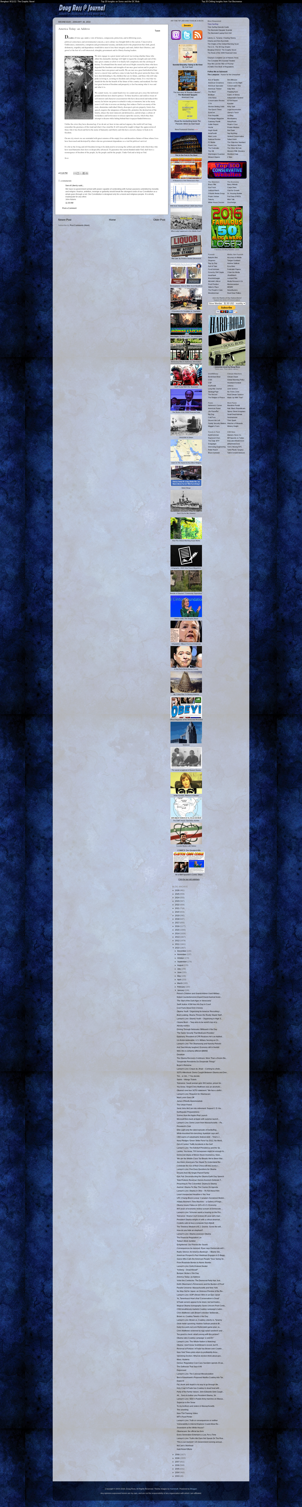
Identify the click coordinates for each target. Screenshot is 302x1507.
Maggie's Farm (213, 426)
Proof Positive (213, 284)
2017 (177, 923)
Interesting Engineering (217, 447)
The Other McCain (234, 148)
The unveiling (182, 1410)
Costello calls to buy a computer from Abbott (195, 1223)
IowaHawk (212, 275)
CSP (210, 383)
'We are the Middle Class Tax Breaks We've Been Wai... (200, 1158)
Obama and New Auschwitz (218, 41)
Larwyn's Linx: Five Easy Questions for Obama (196, 1169)
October (181, 958)
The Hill (211, 151)
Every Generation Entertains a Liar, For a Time (196, 1435)
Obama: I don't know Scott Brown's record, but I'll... (198, 1345)
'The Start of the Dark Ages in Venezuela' (194, 1001)
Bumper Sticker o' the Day (188, 1273)
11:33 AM (69, 203)
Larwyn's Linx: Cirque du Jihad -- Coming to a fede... (199, 1069)
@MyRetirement (233, 444)
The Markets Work (234, 145)
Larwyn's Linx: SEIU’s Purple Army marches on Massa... (200, 1399)
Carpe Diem (231, 187)
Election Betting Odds (216, 106)
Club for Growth (233, 190)
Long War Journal (215, 389)
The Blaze (212, 92)
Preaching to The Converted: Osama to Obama (197, 1184)
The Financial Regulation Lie (189, 1237)
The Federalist (213, 148)
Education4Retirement (235, 441)
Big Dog (211, 414)
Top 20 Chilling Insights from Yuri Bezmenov (222, 1)
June (179, 972)
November (182, 954)
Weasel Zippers (214, 157)
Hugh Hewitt (212, 130)
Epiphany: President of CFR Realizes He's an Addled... (200, 1037)
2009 (177, 1454)
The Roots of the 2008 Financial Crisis (222, 53)
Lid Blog (230, 115)
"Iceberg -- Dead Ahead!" (187, 1270)
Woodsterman (213, 293)
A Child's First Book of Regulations (221, 67)
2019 (177, 915)
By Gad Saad (187, 66)
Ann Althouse (232, 80)
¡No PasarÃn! (213, 411)
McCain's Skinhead (185, 1446)
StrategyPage (213, 392)
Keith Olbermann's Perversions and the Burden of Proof (200, 1284)
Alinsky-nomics (183, 1026)
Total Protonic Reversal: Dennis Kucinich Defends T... (199, 1180)
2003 (177, 1476)
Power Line (212, 145)
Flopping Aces (232, 92)
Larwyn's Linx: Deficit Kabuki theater (192, 1266)
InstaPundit (212, 133)
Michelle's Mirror (214, 281)
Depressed (181, 1370)
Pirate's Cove (232, 124)
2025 (177, 894)
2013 (177, 937)
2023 (177, 901)
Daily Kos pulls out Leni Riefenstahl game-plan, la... (199, 1327)
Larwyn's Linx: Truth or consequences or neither (197, 1420)
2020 (177, 912)
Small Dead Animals (234, 414)
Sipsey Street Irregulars (236, 411)
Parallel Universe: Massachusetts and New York (197, 1288)
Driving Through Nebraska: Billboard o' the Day (197, 1029)
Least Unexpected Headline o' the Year (193, 1194)
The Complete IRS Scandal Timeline (221, 61)
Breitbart (211, 95)
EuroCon (211, 112)
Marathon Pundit (233, 405)
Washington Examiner (216, 154)
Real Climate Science (235, 394)
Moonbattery (232, 118)
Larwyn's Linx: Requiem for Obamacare (193, 1094)
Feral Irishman (213, 269)
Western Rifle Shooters (236, 151)
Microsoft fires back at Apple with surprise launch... (198, 1119)
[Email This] (74, 173)
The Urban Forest (184, 1105)
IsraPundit (212, 386)
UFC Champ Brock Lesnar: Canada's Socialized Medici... (201, 1198)
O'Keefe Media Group (216, 193)
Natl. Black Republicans (236, 408)
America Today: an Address (188, 1277)
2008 (177, 1458)
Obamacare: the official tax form (190, 1431)
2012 (177, 941)
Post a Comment (69, 208)
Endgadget (212, 444)
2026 (177, 890)
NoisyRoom (231, 121)
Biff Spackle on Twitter (235, 438)
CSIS (210, 380)
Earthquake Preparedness (188, 1112)
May (179, 976)
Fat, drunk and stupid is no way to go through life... (198, 1384)
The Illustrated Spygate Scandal (220, 30)
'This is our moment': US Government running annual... (200, 1442)
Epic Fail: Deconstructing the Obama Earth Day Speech (200, 1176)
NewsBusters (232, 290)
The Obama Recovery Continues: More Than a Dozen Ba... (202, 1058)
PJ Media (211, 142)
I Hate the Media (233, 272)
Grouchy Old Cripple (216, 272)
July (179, 969)
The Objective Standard (236, 142)
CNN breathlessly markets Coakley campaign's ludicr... (200, 1309)
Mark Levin (212, 136)
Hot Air (210, 127)
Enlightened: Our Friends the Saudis (192, 1245)
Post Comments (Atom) (79, 225)
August (180, 965)
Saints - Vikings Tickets (186, 1079)
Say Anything (232, 133)
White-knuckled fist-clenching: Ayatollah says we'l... (198, 1133)
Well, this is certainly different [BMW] (192, 1051)
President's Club (184, 1126)
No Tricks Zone (233, 392)
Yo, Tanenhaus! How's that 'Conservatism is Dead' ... (199, 1298)
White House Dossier (216, 202)
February (181, 987)
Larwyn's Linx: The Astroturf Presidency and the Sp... (199, 1148)
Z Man (229, 157)
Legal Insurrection (234, 109)
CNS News (212, 98)
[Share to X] (80, 173)
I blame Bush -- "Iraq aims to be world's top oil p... (197, 1022)
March (180, 983)
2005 (177, 1469)
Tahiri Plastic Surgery (235, 450)
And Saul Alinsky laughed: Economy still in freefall (198, 1047)
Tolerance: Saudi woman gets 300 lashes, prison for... (199, 1083)
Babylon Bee (213, 257)
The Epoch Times (215, 109)
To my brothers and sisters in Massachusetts (195, 1406)
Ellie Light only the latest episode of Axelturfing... (197, 1130)
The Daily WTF (214, 441)
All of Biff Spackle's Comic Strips (189, 875)
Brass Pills (212, 184)
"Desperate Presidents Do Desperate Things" (196, 1062)
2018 (177, 919)
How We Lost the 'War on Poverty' (221, 64)
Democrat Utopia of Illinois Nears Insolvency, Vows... (199, 1155)
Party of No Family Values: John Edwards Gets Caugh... (200, 1392)
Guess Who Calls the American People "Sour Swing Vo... (201, 1259)
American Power (214, 408)
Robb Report (213, 450)
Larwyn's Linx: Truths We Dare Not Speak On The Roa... (200, 1438)
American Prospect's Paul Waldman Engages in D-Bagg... (201, 1255)
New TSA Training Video (187, 1413)
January (181, 990)
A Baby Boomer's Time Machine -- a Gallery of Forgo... (200, 1202)
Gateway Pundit (214, 121)
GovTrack (212, 187)
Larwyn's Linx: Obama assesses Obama (194, 1234)
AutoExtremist (213, 435)
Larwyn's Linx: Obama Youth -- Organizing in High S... (199, 1019)
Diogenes (211, 260)
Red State (231, 130)
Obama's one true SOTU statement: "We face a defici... (200, 1090)
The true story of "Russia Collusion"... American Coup (187, 94)
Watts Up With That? (235, 397)
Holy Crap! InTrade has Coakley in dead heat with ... (199, 1388)
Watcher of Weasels (235, 423)
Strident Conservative (235, 136)
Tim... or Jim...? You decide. (188, 1076)
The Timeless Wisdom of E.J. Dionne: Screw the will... (199, 1227)
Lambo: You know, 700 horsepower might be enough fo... (201, 1151)
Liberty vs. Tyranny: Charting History (222, 38)
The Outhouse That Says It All (189, 1367)
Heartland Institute (234, 383)
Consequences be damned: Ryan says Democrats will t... (201, 1248)
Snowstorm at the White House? (190, 1428)
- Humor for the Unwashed (224, 75)
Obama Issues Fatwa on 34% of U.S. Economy (196, 1205)
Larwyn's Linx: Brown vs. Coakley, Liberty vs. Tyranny (199, 1320)
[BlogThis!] (77, 173)
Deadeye (181, 1054)
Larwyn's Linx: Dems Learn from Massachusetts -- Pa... (200, 1123)
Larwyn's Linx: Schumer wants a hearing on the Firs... (199, 1212)
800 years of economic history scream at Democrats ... (200, 1209)
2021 (177, 908)
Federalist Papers (234, 269)
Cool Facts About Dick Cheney (190, 1008)
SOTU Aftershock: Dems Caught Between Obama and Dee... (202, 1072)
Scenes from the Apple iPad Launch (192, 1115)
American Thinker (215, 89)
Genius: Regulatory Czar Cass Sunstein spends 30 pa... (200, 1363)
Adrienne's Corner (215, 405)
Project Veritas (213, 196)
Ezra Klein (231, 266)
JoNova (230, 386)
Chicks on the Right (234, 83)
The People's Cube (215, 290)
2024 (177, 898)
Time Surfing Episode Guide (218, 27)
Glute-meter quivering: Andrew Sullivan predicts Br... (199, 1324)
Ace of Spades (213, 80)
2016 (177, 926)
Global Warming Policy (235, 380)
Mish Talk (231, 199)
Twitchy (211, 199)
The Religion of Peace (216, 397)
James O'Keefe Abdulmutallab (189, 1101)
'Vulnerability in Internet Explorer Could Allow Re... (198, 1424)
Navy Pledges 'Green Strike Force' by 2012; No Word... (200, 1141)
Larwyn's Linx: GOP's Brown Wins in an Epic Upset (198, 1295)
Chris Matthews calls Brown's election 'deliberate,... (198, 1313)
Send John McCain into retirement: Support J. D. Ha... (199, 1108)
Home (112, 219)
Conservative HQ (234, 86)
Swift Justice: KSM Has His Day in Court (194, 1004)
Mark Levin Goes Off (185, 1097)
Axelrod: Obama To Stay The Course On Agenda (197, 1187)
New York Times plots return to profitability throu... (198, 1352)
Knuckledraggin (214, 278)
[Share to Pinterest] (86, 173)
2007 (177, 1462)
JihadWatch (231, 275)
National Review (214, 139)
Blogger (193, 1489)
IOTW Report (232, 101)
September (182, 962)
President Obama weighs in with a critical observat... (199, 1220)
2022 (177, 905)
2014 (177, 933)
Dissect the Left (214, 420)
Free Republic (213, 115)
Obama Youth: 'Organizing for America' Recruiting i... (199, 1011)
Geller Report (213, 124)
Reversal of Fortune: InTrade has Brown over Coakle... (200, 1349)
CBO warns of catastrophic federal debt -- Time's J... (199, 1137)
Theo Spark (231, 420)
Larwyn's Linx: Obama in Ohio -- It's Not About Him (198, 1191)
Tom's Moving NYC (234, 447)
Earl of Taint (212, 266)
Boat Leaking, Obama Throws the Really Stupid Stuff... (200, 1015)
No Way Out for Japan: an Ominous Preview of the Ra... (200, 1291)
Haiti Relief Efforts (184, 1449)
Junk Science (232, 389)
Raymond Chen (214, 438)
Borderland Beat (214, 377)
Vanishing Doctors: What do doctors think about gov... (199, 1356)
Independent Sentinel (235, 98)
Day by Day (212, 263)
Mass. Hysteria (183, 1359)
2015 (177, 930)
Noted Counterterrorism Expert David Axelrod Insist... (199, 997)
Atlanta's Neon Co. (234, 435)
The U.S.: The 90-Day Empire (219, 47)
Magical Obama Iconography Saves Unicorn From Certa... (201, 1306)
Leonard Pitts (232, 278)
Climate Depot (232, 377)
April (179, 980)
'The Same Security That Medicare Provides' (195, 1033)
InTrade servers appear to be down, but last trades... (199, 1302)
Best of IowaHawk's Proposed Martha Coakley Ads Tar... (200, 1377)
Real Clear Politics (234, 293)
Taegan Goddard (233, 260)
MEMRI (230, 287)
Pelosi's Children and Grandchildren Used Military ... (199, 993)
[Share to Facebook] (83, 173)
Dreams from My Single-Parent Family (193, 1173)
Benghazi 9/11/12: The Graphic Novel (17, 1)
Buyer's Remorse (184, 1065)
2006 (177, 1465)
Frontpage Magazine (216, 118)
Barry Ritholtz (232, 184)
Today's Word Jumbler (186, 1241)
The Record (212, 394)
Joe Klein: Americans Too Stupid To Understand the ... (199, 1162)
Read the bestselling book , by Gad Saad (188, 122)
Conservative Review (216, 101)
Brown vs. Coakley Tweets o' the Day (192, 1316)
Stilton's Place (213, 287)
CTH (210, 103)
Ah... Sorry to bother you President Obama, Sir (196, 1395)
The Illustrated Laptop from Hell (219, 33)
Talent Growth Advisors (236, 453)
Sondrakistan (232, 417)
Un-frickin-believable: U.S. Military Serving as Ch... (198, 1040)
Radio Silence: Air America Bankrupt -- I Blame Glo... (199, 1252)
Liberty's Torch (233, 112)
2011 (177, 944)
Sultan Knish (232, 139)
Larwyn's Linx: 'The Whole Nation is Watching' (196, 1341)
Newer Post (64, 219)
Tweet (157, 31)
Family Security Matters (217, 423)
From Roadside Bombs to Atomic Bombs (194, 1262)
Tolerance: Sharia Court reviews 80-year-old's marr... (199, 1216)
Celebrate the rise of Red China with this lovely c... (198, 1166)
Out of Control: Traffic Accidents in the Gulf (195, 1144)
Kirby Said (231, 106)
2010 (177, 948)
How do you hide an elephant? (190, 1230)
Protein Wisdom (233, 127)
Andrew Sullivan (233, 263)
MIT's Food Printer (184, 1417)
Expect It (180, 1381)
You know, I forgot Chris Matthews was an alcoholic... (199, 1087)
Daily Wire (231, 89)
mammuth (174, 1489)
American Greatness (216, 83)
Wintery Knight (232, 426)
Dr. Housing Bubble (234, 193)
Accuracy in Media (234, 257)
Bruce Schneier (214, 453)
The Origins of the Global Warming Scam (223, 44)
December (182, 951)
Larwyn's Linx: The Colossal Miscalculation (195, 1374)
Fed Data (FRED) (234, 196)
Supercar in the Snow (186, 1402)
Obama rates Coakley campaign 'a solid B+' (195, 1338)
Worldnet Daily (232, 154)
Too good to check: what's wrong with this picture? (198, 1334)
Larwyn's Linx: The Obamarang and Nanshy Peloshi (199, 1044)
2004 (177, 1472)
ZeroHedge (231, 202)
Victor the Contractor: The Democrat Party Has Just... (199, 1280)
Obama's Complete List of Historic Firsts (223, 58)
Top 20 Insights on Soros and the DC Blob (120, 1)
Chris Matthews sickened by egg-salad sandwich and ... (200, 1331)
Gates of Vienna (233, 95)
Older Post (159, 219)
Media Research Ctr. (235, 281)
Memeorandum (233, 284)
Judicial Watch (213, 190)
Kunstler (230, 103)
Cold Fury (212, 417)
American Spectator (215, 86)
